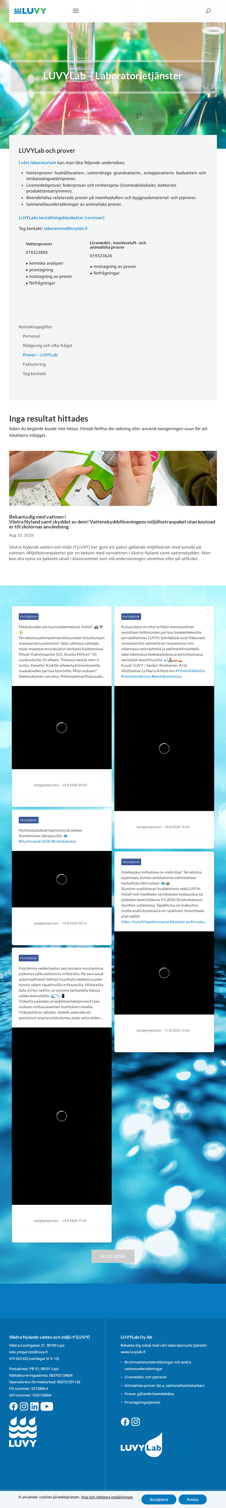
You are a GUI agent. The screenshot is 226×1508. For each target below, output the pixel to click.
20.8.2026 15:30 (177, 827)
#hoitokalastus (63, 841)
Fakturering (34, 364)
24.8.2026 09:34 (74, 785)
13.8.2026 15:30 (74, 1221)
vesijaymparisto (46, 785)
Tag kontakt (34, 373)
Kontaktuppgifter (35, 326)
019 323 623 (18, 1358)
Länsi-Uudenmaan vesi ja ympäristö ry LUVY (69, 779)
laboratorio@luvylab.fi (65, 228)
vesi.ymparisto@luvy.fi (28, 1351)
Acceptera (159, 1499)
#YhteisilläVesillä (190, 670)
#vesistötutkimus (135, 676)
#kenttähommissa (166, 676)
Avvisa (192, 1499)
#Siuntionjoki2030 (34, 841)
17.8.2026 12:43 (177, 1030)
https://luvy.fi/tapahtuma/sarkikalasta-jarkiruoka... (163, 921)
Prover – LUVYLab (40, 354)
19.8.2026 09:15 (74, 923)
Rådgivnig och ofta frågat (47, 345)
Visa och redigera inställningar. (107, 1497)
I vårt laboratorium (37, 162)
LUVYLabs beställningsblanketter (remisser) (61, 217)
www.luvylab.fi (133, 1351)
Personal (31, 336)
